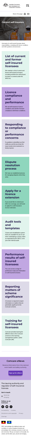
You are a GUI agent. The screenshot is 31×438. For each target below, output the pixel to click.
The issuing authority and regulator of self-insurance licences (12, 385)
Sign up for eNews (15, 373)
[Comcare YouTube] (7, 406)
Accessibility (5, 410)
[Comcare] (11, 5)
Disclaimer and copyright (9, 413)
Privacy (21, 413)
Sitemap (3, 416)
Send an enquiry (6, 396)
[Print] (25, 14)
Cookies (13, 410)
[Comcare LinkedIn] (2, 406)
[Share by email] (28, 14)
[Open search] (27, 5)
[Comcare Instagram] (11, 406)
